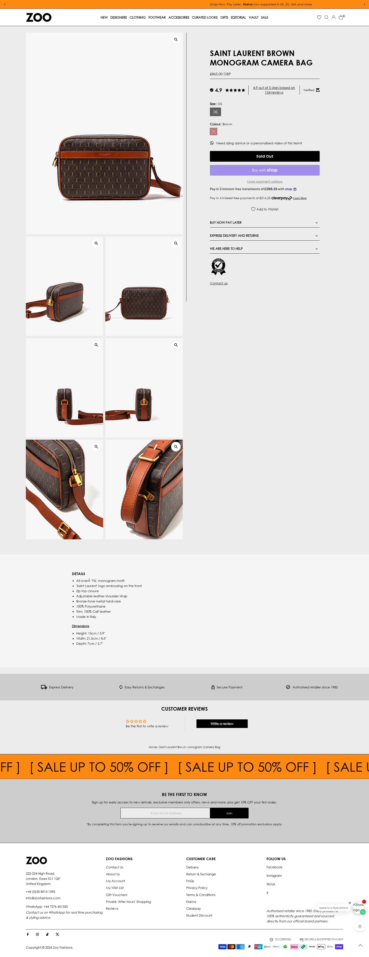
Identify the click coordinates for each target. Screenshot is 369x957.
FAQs (190, 881)
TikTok (270, 884)
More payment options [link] (265, 181)
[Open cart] (341, 17)
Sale (264, 17)
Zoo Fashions (62, 947)
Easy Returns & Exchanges (145, 687)
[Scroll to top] (360, 945)
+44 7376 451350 (56, 906)
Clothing (138, 17)
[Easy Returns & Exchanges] (121, 688)
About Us (113, 874)
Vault (253, 17)
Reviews (112, 908)
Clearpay (193, 908)
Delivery (192, 867)
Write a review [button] (222, 723)
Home (153, 747)
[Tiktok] (47, 934)
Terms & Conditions (200, 895)
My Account (115, 881)
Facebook (274, 867)
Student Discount (199, 915)
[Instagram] (37, 934)
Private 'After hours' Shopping (128, 901)
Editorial (238, 17)
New (104, 17)
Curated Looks (205, 17)
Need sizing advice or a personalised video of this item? (259, 143)
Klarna (191, 901)
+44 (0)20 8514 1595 (40, 891)
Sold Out (264, 156)
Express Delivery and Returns (234, 235)
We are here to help (226, 248)
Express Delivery (61, 687)
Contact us (219, 283)
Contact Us (114, 867)
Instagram (274, 875)
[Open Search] (326, 17)
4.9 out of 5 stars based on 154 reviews (274, 90)
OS (217, 112)
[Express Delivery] (44, 688)
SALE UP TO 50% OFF (65, 766)
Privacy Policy (197, 888)
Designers (118, 17)
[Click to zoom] (176, 39)
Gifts (224, 17)
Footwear (157, 17)
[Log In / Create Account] (333, 17)
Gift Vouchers (116, 895)
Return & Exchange (201, 874)
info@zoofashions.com (43, 898)
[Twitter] (57, 934)
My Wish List (115, 888)
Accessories (178, 17)
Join (229, 813)
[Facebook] (28, 934)
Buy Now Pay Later (226, 222)
